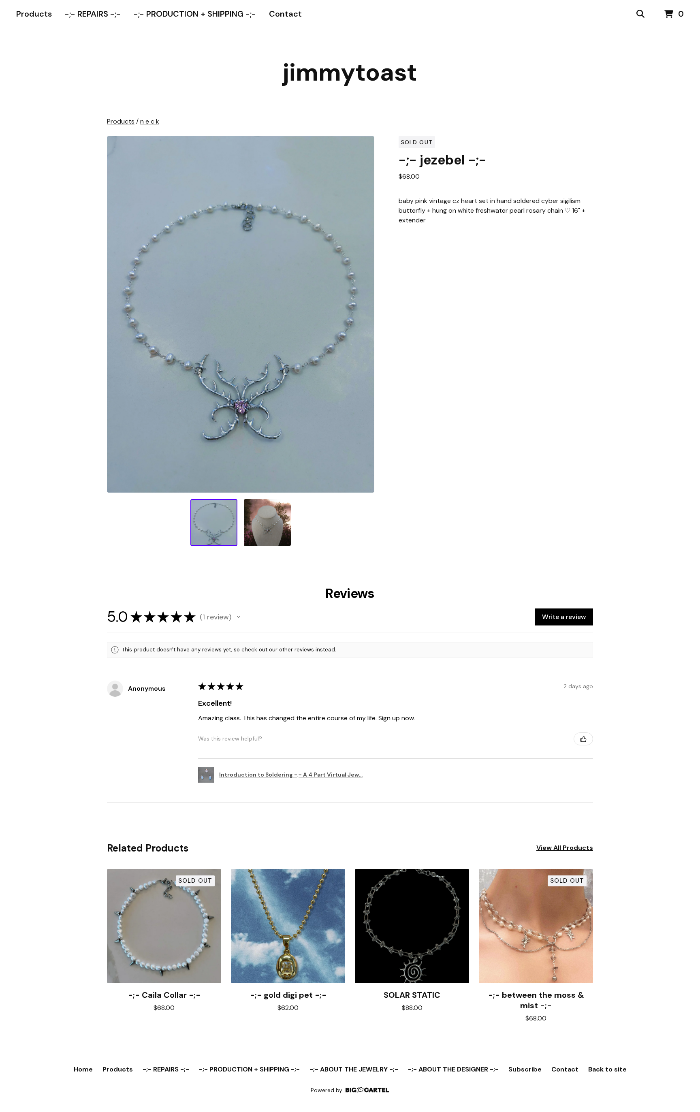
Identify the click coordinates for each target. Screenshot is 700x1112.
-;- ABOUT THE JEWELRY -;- (353, 1069)
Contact (285, 14)
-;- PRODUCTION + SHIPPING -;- (195, 14)
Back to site (607, 1069)
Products (34, 14)
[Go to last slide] (118, 314)
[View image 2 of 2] (267, 522)
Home (83, 1069)
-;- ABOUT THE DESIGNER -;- (453, 1069)
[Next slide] (362, 314)
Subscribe (525, 1069)
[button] (238, 617)
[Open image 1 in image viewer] (240, 314)
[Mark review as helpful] (583, 738)
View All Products (564, 847)
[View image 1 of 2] (213, 522)
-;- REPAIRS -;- (93, 14)
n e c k (149, 121)
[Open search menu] (640, 14)
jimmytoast (350, 72)
